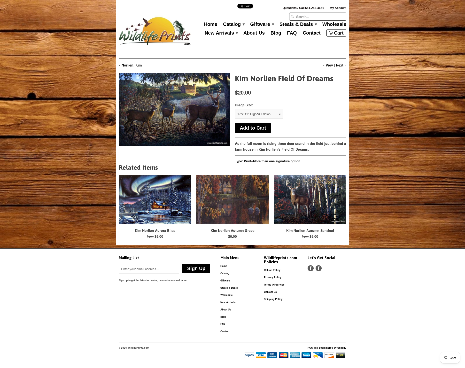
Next (339, 65)
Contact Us (270, 292)
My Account (338, 8)
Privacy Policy (272, 277)
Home (210, 24)
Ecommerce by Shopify (332, 347)
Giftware (262, 24)
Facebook (311, 268)
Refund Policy (272, 270)
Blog (276, 33)
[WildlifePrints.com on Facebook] (319, 268)
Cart (339, 33)
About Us (254, 33)
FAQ (292, 33)
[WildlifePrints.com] (155, 32)
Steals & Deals (298, 24)
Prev (329, 65)
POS (310, 347)
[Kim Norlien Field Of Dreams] (174, 109)
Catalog (233, 24)
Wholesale (334, 24)
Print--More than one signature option (272, 161)
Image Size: (244, 105)
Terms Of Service (274, 284)
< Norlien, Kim (130, 65)
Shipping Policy (273, 299)
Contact (312, 33)
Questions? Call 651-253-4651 (303, 8)
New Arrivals (221, 33)
